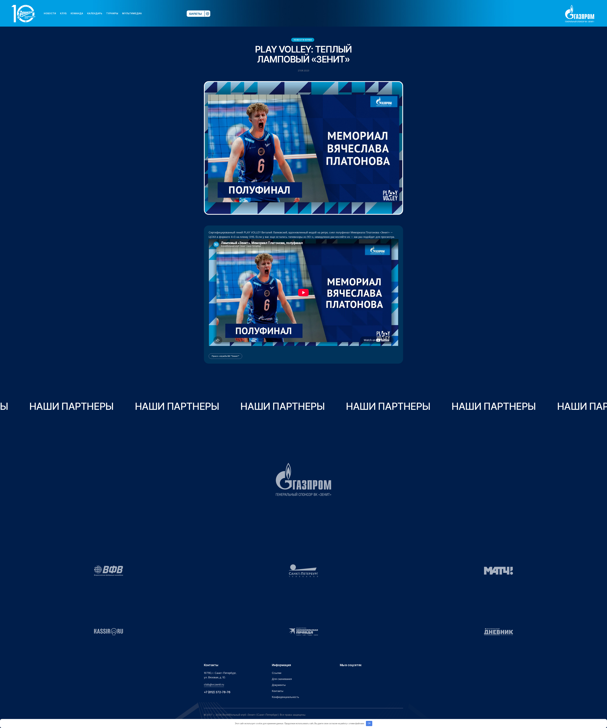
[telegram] (165, 13)
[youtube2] (155, 13)
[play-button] (160, 13)
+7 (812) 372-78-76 (217, 692)
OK (369, 723)
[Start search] (175, 13)
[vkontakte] (150, 13)
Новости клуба (303, 40)
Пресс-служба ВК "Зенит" (225, 356)
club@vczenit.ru (214, 684)
